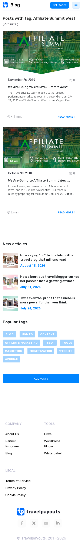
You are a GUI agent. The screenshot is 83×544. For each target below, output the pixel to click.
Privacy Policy (15, 488)
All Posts (41, 378)
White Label (53, 453)
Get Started (60, 5)
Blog (8, 453)
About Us (12, 434)
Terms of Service (18, 481)
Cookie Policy (15, 495)
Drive (48, 434)
